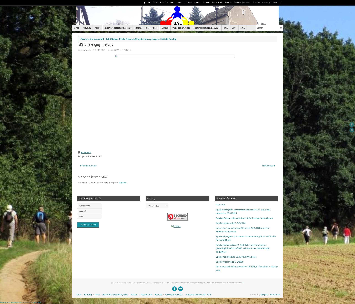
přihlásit (123, 183)
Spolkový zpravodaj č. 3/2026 (229, 262)
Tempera (264, 294)
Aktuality (164, 3)
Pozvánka (220, 205)
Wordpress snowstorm (11, 302)
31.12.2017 (100, 50)
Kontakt (228, 3)
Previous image (89, 165)
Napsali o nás (217, 3)
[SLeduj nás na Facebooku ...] (145, 3)
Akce (172, 3)
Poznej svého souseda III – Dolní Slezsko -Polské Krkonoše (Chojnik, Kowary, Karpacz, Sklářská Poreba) (127, 39)
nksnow (37, 302)
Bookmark (86, 152)
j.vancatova (86, 50)
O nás (155, 3)
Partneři (206, 3)
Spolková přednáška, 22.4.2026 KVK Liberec (236, 257)
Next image (267, 165)
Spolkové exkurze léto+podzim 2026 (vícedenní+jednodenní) (244, 218)
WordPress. (275, 294)
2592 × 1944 (121, 50)
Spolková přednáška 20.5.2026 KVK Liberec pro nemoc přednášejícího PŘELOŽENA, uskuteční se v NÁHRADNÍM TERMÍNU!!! (242, 248)
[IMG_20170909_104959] (177, 101)
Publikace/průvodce (242, 3)
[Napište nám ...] (148, 3)
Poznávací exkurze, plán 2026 (265, 3)
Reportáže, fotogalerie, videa (188, 3)
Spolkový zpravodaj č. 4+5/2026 (230, 223)
